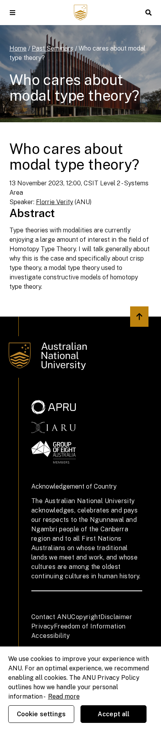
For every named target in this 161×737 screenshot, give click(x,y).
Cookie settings (41, 714)
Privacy (42, 626)
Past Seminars (52, 48)
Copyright (85, 617)
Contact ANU (51, 617)
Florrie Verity (54, 202)
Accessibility (50, 635)
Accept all (114, 714)
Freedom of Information (90, 626)
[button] (12, 12)
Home (18, 48)
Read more (64, 696)
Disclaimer (116, 617)
